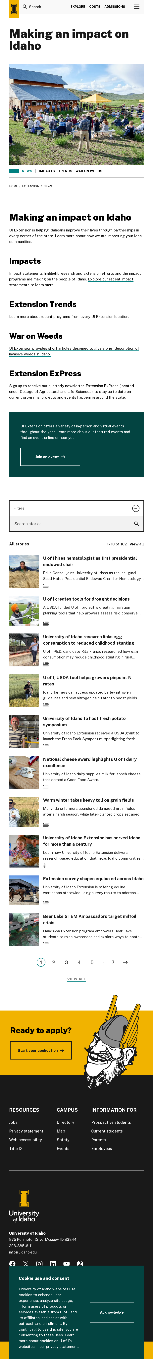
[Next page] (125, 962)
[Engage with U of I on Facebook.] (12, 1264)
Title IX (16, 1148)
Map (61, 1131)
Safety (63, 1139)
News (27, 171)
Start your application (38, 1050)
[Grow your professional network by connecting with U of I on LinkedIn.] (53, 1264)
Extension (30, 186)
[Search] (25, 6)
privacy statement (62, 1346)
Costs (94, 7)
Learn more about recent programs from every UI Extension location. (69, 316)
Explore (78, 7)
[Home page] (14, 9)
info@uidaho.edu (23, 1252)
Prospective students (111, 1122)
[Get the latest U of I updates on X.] (26, 1264)
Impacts (47, 171)
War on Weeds (89, 171)
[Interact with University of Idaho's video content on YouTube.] (66, 1264)
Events (63, 1148)
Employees (101, 1148)
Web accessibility (25, 1139)
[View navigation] (137, 6)
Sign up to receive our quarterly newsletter (46, 386)
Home (13, 186)
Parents (98, 1139)
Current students (107, 1131)
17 (112, 962)
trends (65, 171)
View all (136, 544)
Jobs (13, 1122)
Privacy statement (26, 1131)
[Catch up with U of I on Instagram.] (39, 1264)
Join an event (47, 457)
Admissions (114, 7)
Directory (65, 1122)
